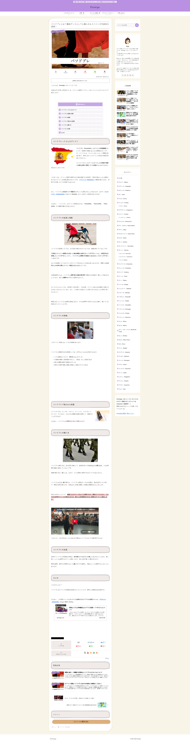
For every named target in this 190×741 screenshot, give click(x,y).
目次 (79, 104)
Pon (127, 46)
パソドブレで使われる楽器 (68, 121)
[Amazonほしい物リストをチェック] (91, 652)
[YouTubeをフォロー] (88, 652)
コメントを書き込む (81, 721)
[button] (104, 72)
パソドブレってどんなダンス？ (69, 109)
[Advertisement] (80, 386)
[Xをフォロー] (85, 652)
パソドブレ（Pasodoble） (58, 638)
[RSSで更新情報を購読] (97, 652)
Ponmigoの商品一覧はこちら (125, 413)
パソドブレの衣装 (65, 128)
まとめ (63, 132)
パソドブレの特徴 (65, 117)
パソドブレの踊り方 (66, 125)
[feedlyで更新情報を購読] (94, 652)
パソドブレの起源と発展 (67, 113)
